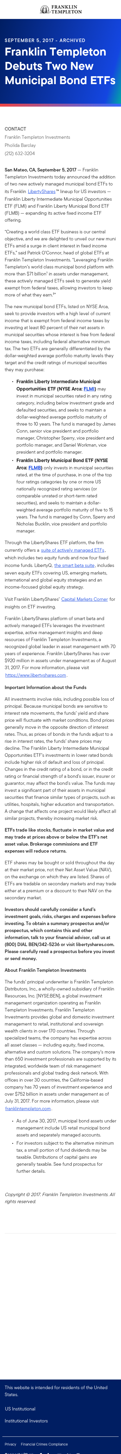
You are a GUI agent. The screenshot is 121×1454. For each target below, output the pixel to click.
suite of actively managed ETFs (72, 550)
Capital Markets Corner (84, 599)
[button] (60, 1421)
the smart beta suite (74, 565)
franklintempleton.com (28, 1108)
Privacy (10, 1444)
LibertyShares (42, 191)
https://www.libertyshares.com (35, 675)
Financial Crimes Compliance (44, 1444)
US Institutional (20, 1409)
